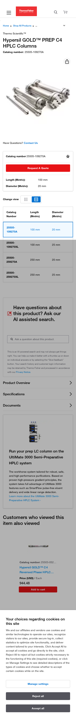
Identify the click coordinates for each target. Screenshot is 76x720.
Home (6, 25)
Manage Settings (38, 684)
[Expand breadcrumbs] (64, 25)
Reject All (38, 696)
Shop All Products (22, 25)
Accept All (38, 708)
